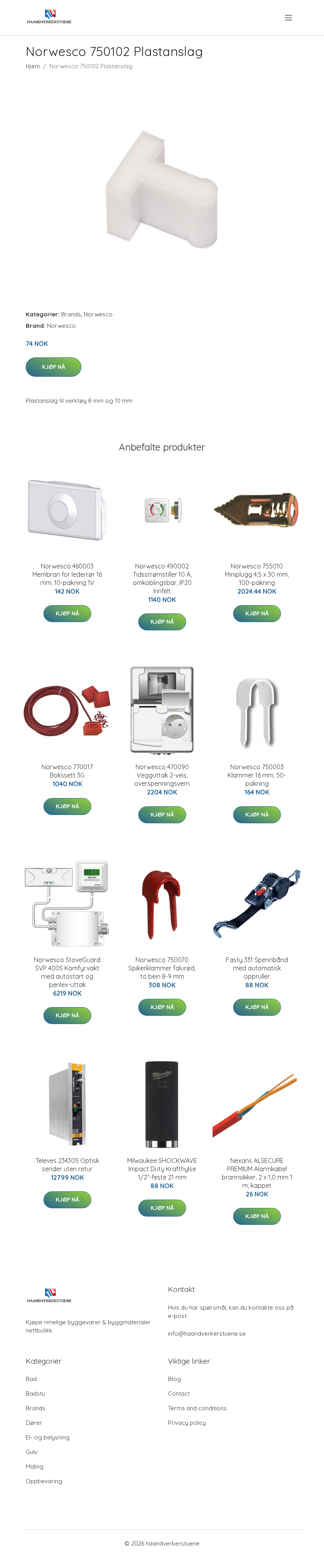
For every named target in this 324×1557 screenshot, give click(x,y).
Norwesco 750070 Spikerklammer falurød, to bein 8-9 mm (162, 968)
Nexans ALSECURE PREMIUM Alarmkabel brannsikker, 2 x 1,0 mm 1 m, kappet (257, 1173)
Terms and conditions (197, 1408)
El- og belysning (48, 1437)
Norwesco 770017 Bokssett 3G (67, 771)
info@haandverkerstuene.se (207, 1333)
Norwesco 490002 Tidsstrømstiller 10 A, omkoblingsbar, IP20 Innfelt (162, 578)
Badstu (35, 1393)
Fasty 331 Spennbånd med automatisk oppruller (257, 968)
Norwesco (98, 314)
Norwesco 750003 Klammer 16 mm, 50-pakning (257, 775)
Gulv (32, 1452)
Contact (179, 1393)
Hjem (33, 66)
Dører (34, 1422)
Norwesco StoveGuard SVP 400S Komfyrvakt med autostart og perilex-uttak (67, 972)
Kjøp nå (53, 366)
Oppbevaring (44, 1481)
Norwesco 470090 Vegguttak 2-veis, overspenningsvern (162, 775)
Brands (71, 314)
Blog (174, 1379)
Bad (31, 1379)
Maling (34, 1466)
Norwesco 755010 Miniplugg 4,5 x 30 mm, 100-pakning (257, 574)
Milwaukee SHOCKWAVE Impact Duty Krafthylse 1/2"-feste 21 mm (162, 1169)
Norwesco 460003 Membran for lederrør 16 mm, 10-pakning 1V (67, 574)
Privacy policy (187, 1422)
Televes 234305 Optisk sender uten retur (67, 1165)
